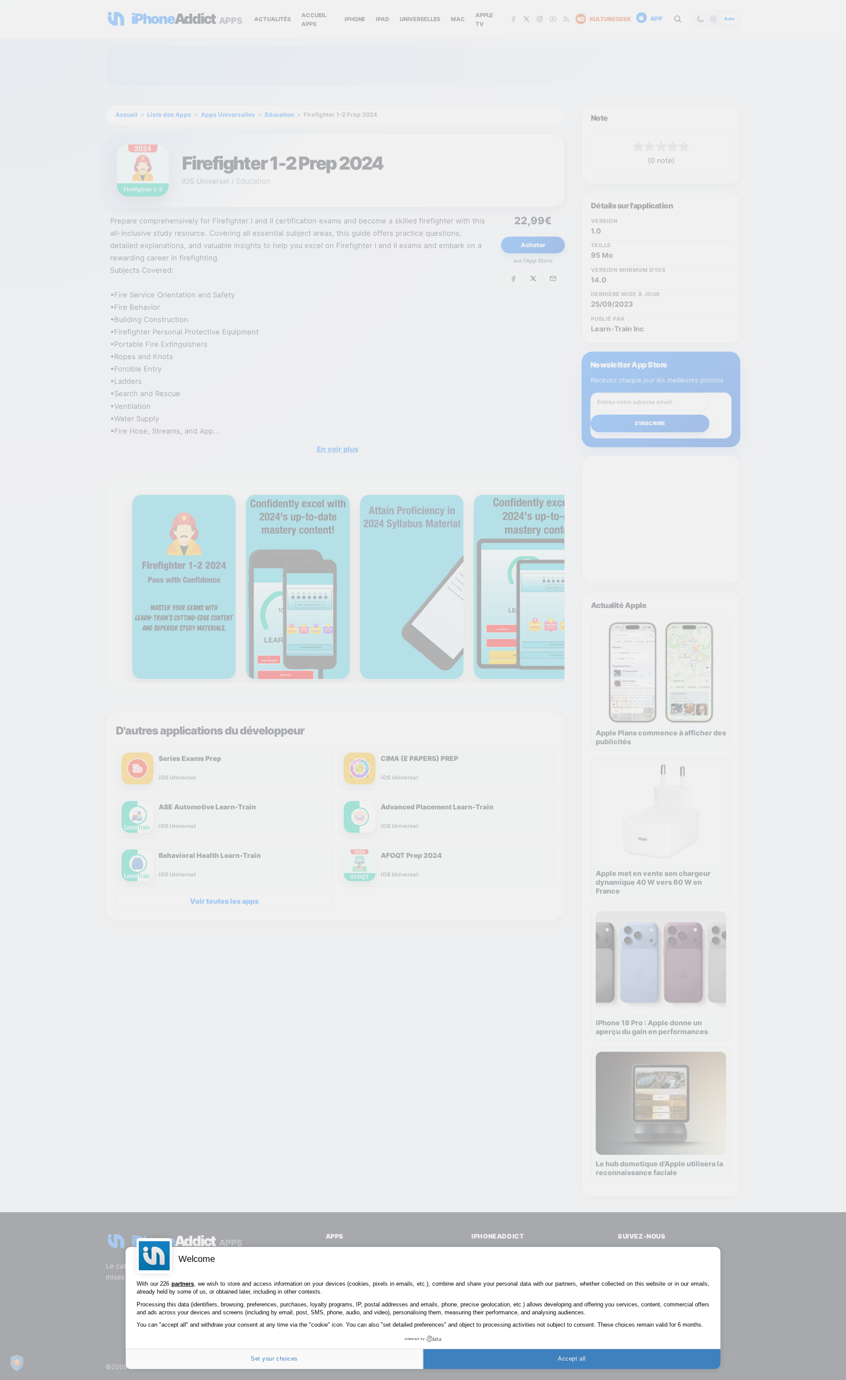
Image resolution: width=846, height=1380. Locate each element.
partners (182, 1283)
